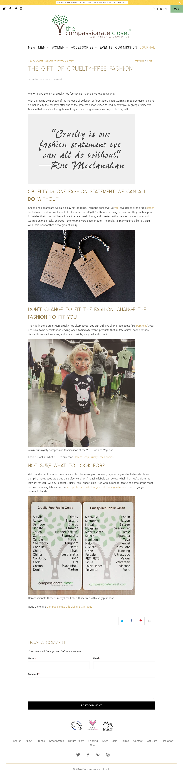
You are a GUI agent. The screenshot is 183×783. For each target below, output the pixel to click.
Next (150, 61)
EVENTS (106, 47)
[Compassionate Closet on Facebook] (9, 9)
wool (116, 207)
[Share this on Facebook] (131, 621)
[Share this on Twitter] (122, 621)
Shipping (93, 741)
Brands (41, 741)
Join (114, 741)
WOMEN (59, 47)
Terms (125, 741)
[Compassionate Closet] (91, 26)
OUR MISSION (126, 47)
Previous (139, 61)
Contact (138, 741)
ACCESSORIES (83, 47)
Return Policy (76, 741)
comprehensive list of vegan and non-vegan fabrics (96, 487)
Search (17, 741)
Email (96, 658)
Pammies (141, 325)
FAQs (105, 741)
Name (32, 658)
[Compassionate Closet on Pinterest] (15, 9)
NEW (32, 47)
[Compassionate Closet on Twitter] (4, 9)
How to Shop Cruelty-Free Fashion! (94, 457)
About (29, 741)
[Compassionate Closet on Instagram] (21, 9)
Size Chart (168, 741)
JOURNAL (147, 47)
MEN (42, 47)
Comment (33, 674)
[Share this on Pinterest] (141, 621)
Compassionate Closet (95, 769)
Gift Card (152, 741)
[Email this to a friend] (150, 621)
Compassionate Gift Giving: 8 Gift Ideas (69, 606)
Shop (93, 745)
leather (150, 207)
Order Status (56, 741)
